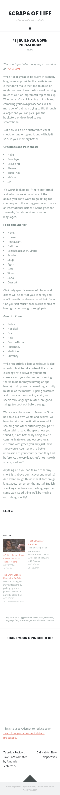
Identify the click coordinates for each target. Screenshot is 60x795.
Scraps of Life (30, 13)
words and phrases (28, 620)
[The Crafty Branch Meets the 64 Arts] (15, 588)
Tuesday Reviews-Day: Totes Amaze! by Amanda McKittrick (15, 759)
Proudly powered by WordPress (20, 786)
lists (16, 620)
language (10, 620)
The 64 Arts (13, 69)
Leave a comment (46, 620)
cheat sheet (38, 617)
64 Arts (30, 49)
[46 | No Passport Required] (40, 554)
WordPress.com (30, 789)
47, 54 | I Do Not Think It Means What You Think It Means (13, 558)
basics (29, 617)
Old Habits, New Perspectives (46, 754)
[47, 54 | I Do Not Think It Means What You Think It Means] (14, 545)
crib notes (48, 617)
